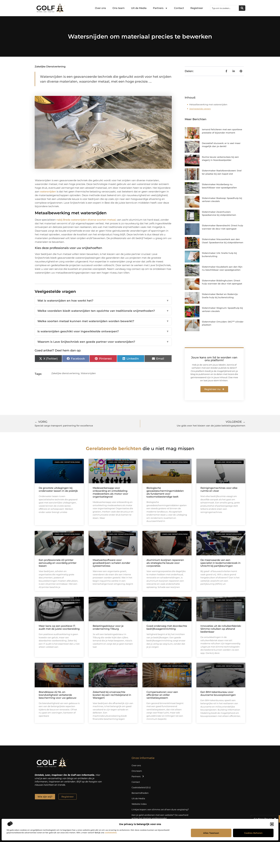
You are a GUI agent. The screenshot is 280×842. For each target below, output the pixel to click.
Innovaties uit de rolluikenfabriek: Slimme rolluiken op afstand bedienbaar (220, 628)
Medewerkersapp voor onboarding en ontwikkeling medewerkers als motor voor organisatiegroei (110, 492)
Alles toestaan (211, 833)
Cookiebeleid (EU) (141, 787)
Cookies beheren (253, 833)
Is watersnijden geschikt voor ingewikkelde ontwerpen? (103, 331)
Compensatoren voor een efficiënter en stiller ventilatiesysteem (162, 694)
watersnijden (48, 191)
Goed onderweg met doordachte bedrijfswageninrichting (166, 627)
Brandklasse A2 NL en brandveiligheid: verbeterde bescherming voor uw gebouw (57, 694)
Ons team (118, 8)
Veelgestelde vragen (200, 108)
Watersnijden (88, 373)
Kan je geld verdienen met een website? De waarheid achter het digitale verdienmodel (160, 816)
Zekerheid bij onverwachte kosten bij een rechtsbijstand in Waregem (112, 694)
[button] (272, 824)
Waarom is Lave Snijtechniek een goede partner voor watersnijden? (103, 341)
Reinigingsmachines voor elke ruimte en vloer (218, 489)
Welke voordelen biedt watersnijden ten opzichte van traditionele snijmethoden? (103, 310)
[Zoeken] (242, 8)
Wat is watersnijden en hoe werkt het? (103, 300)
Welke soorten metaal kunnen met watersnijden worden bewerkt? (103, 321)
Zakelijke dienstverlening (50, 66)
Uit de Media (138, 8)
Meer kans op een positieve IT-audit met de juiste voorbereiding (59, 627)
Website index (139, 804)
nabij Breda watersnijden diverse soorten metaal (86, 219)
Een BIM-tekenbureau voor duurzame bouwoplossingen (218, 693)
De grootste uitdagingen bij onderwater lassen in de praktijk (58, 489)
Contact (179, 8)
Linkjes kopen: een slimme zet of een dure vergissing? (160, 809)
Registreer (196, 8)
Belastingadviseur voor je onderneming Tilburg (108, 627)
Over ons (100, 8)
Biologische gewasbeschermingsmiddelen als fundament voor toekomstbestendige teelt (165, 492)
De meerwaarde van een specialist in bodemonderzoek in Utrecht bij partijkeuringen (220, 562)
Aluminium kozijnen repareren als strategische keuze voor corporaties (165, 562)
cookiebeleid (111, 832)
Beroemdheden (140, 793)
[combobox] (224, 8)
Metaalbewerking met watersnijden (208, 104)
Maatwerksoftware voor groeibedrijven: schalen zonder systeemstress (111, 562)
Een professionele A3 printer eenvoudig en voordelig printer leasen (57, 562)
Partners (158, 8)
